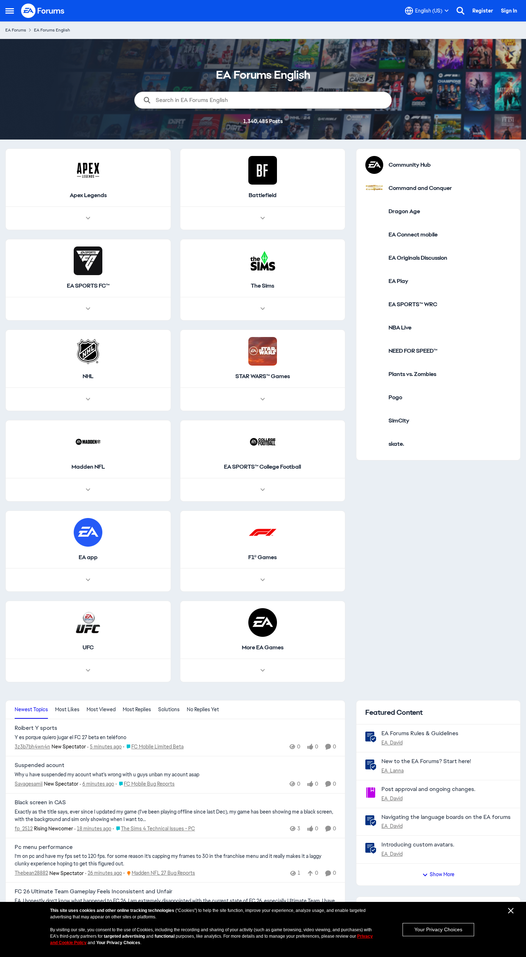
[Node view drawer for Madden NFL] (88, 489)
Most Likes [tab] (67, 709)
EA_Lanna (392, 770)
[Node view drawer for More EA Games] (262, 670)
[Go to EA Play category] (374, 281)
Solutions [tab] (169, 709)
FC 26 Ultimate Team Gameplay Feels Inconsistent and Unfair (93, 891)
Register (482, 11)
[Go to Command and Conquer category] (374, 188)
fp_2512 (24, 828)
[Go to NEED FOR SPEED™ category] (374, 351)
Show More (442, 874)
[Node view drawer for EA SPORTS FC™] (88, 308)
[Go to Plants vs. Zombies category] (374, 374)
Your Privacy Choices (438, 929)
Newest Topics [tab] (31, 709)
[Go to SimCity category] (374, 421)
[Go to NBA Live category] (374, 328)
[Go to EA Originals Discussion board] (374, 258)
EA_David (392, 742)
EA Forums (15, 30)
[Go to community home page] (43, 11)
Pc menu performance (44, 847)
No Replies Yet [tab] (203, 709)
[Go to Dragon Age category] (374, 211)
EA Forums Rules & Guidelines (419, 733)
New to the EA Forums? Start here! (426, 761)
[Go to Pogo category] (374, 397)
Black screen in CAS (40, 802)
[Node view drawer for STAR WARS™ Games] (262, 399)
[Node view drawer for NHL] (88, 399)
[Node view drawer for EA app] (88, 580)
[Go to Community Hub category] (374, 165)
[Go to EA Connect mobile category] (374, 235)
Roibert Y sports (36, 728)
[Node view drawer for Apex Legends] (88, 218)
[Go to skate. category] (374, 444)
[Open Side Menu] (10, 10)
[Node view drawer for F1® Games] (262, 580)
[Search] (460, 10)
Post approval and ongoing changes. (428, 789)
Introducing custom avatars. (417, 844)
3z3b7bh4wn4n (32, 746)
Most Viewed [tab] (101, 709)
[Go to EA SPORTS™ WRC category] (374, 304)
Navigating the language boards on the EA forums (446, 817)
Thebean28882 (31, 873)
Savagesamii (29, 784)
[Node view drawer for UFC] (88, 670)
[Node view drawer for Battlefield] (262, 218)
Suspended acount (39, 765)
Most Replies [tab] (137, 709)
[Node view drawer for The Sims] (262, 308)
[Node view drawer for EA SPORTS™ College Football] (262, 489)
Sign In (509, 11)
